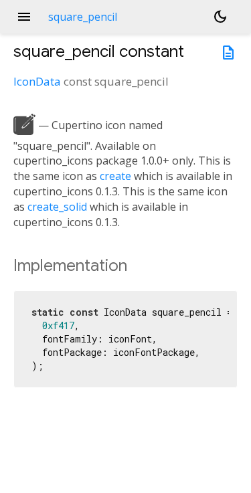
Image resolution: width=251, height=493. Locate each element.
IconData (37, 81)
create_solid (57, 206)
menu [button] (24, 17)
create (115, 176)
